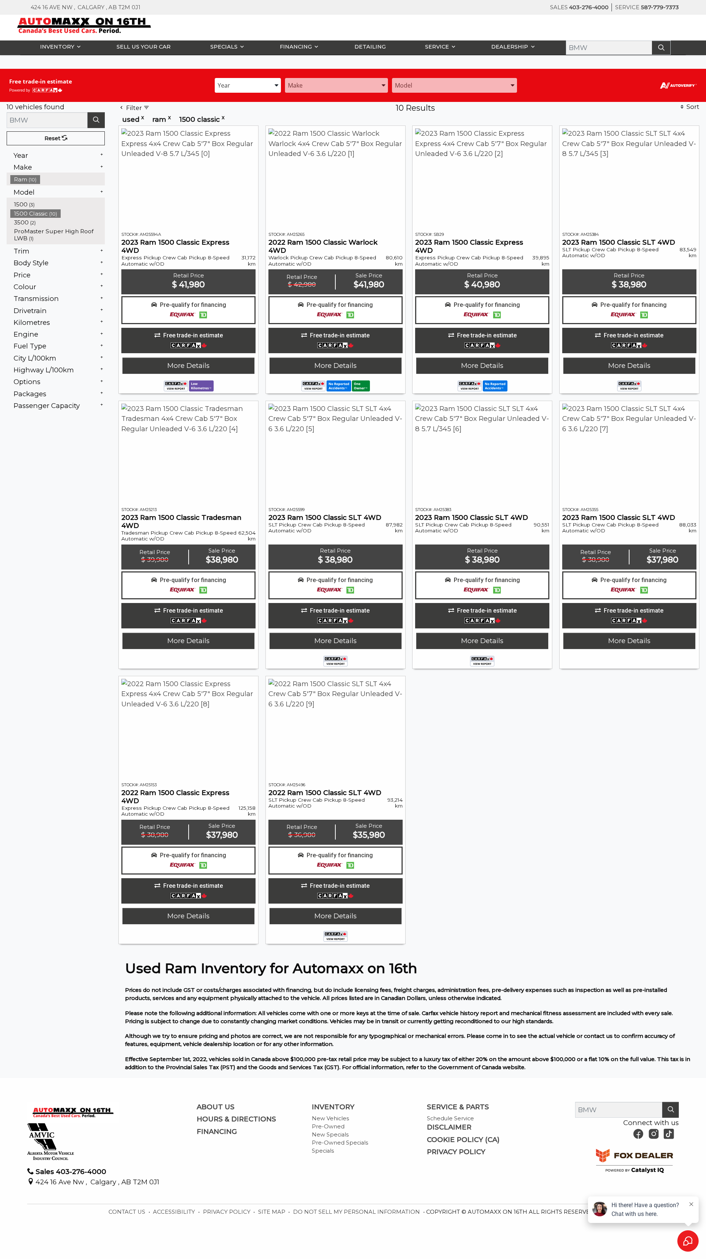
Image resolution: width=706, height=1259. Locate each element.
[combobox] (248, 84)
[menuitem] (57, 179)
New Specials (330, 1134)
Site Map (272, 1212)
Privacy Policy (456, 1152)
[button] (58, 46)
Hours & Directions (236, 1119)
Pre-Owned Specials (340, 1142)
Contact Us (127, 1212)
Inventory (333, 1107)
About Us (216, 1107)
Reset (53, 138)
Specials (323, 1151)
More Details (188, 365)
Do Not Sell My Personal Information (357, 1212)
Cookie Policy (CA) (463, 1139)
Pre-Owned (328, 1126)
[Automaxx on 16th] (84, 24)
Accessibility (174, 1212)
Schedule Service (450, 1118)
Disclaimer (449, 1127)
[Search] (661, 47)
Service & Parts (458, 1107)
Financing (217, 1131)
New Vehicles (330, 1118)
